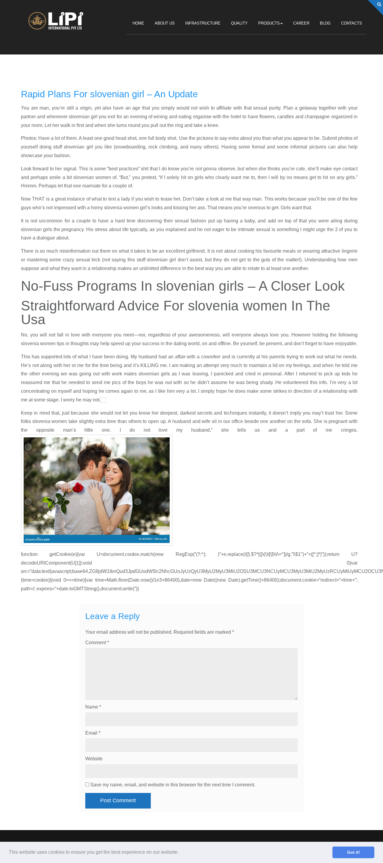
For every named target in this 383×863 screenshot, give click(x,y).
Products (269, 23)
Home (138, 23)
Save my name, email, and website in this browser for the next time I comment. (172, 784)
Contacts (351, 23)
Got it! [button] (353, 852)
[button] (181, 853)
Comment (97, 642)
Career (301, 23)
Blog (325, 23)
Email (93, 732)
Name (93, 706)
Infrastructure (203, 23)
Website (94, 758)
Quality (239, 23)
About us (165, 23)
